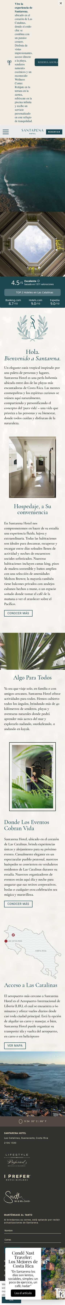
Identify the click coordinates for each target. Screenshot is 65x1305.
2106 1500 (10, 1143)
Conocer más (18, 904)
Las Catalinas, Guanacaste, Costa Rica (26, 1138)
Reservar (54, 132)
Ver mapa (15, 1045)
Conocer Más (18, 613)
